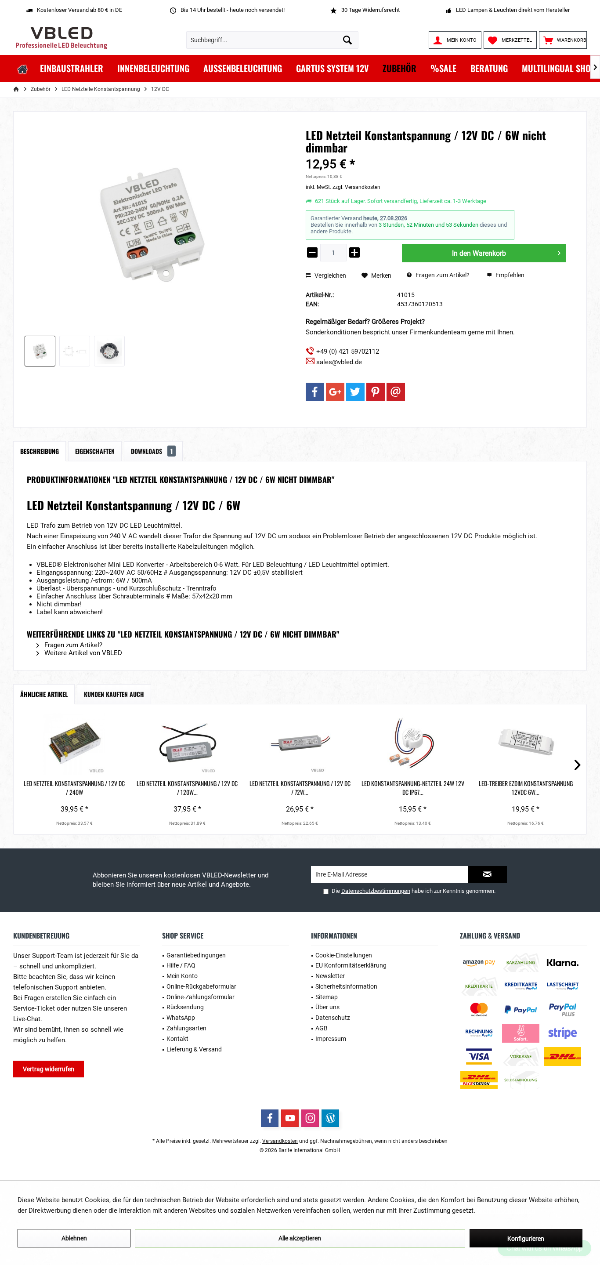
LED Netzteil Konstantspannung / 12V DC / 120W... (187, 788)
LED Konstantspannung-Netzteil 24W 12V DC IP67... (412, 788)
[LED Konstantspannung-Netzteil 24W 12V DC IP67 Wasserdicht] (413, 744)
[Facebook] (315, 392)
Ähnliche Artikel (44, 694)
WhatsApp (180, 1017)
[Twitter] (355, 392)
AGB (321, 1028)
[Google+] (335, 392)
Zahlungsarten (186, 1028)
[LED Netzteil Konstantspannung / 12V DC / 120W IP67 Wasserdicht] (187, 744)
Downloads (152, 451)
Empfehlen (509, 275)
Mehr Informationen (506, 1210)
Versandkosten (280, 1141)
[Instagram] (310, 1118)
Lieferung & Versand (194, 1049)
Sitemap (326, 996)
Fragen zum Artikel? (442, 275)
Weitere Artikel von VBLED (82, 653)
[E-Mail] (396, 392)
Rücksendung (185, 1007)
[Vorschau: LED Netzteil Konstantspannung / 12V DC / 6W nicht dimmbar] (40, 351)
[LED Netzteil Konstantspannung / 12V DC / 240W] (74, 744)
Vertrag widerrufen (48, 1069)
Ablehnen (74, 1238)
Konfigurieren (525, 1238)
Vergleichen (329, 275)
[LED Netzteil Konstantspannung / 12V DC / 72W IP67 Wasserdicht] (300, 744)
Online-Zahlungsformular (200, 996)
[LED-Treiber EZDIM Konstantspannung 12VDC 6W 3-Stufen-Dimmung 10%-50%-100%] (525, 744)
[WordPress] (330, 1118)
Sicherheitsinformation (346, 986)
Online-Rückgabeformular (201, 986)
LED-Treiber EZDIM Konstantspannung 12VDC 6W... (526, 788)
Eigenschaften (95, 451)
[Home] (22, 68)
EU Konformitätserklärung (351, 965)
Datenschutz (332, 1017)
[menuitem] (563, 40)
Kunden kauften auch (114, 694)
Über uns (327, 1007)
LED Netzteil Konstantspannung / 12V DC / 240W (74, 788)
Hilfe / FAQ (180, 965)
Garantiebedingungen (196, 955)
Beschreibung (39, 451)
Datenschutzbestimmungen (375, 891)
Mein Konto (182, 975)
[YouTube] (290, 1118)
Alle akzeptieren (299, 1238)
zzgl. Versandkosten (356, 187)
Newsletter (330, 975)
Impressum (330, 1038)
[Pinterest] (375, 392)
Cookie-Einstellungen (343, 955)
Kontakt (177, 1038)
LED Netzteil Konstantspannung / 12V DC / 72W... (300, 788)
